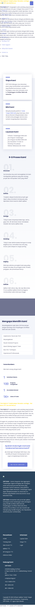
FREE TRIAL (5, 56)
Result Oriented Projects (10, 343)
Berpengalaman (8, 339)
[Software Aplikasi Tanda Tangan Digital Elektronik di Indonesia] (7, 3)
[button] (17, 336)
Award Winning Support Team (12, 346)
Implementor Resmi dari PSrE (12, 336)
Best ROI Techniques (9, 350)
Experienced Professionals (11, 353)
